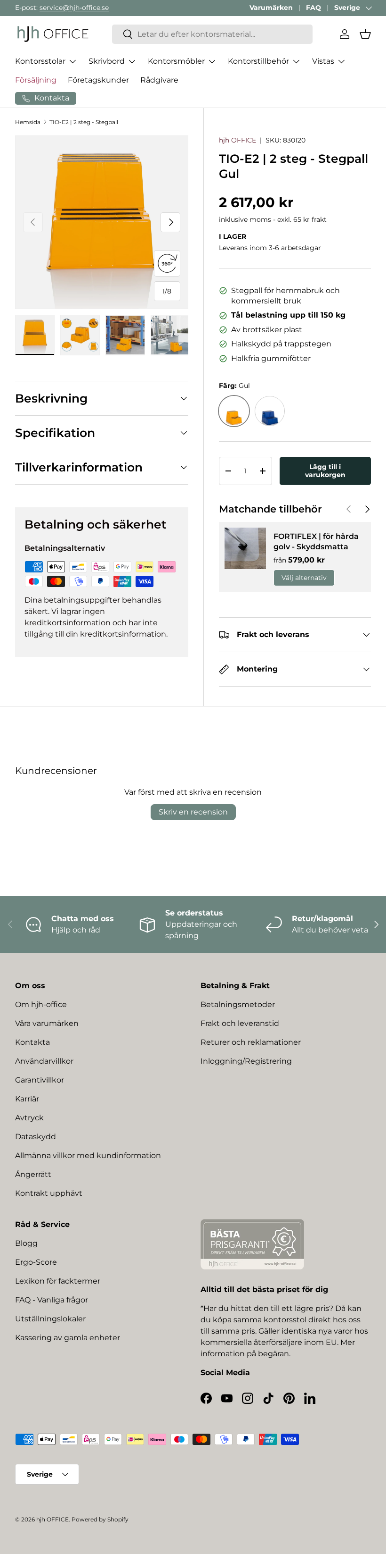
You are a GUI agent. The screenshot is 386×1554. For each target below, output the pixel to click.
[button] (365, 34)
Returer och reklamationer (251, 1042)
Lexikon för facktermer (57, 1281)
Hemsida (27, 122)
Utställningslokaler (50, 1318)
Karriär (27, 1098)
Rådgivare (159, 80)
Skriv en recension (193, 811)
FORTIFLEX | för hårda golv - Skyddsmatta (316, 541)
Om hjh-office (41, 1004)
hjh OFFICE (237, 140)
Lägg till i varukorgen (325, 470)
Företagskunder (98, 80)
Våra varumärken (47, 1023)
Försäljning (35, 80)
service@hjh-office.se (74, 7)
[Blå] (270, 411)
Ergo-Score (36, 1262)
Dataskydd (35, 1136)
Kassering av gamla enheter (67, 1337)
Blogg (26, 1243)
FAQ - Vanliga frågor (51, 1299)
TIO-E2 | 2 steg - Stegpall (83, 122)
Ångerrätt (33, 1174)
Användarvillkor (44, 1061)
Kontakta (32, 1042)
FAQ (313, 7)
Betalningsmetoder (238, 1004)
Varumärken (271, 7)
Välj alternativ (304, 577)
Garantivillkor (39, 1079)
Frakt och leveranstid (240, 1023)
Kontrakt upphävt (48, 1193)
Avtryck (29, 1117)
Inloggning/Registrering (246, 1061)
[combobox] (212, 34)
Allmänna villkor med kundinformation (88, 1155)
